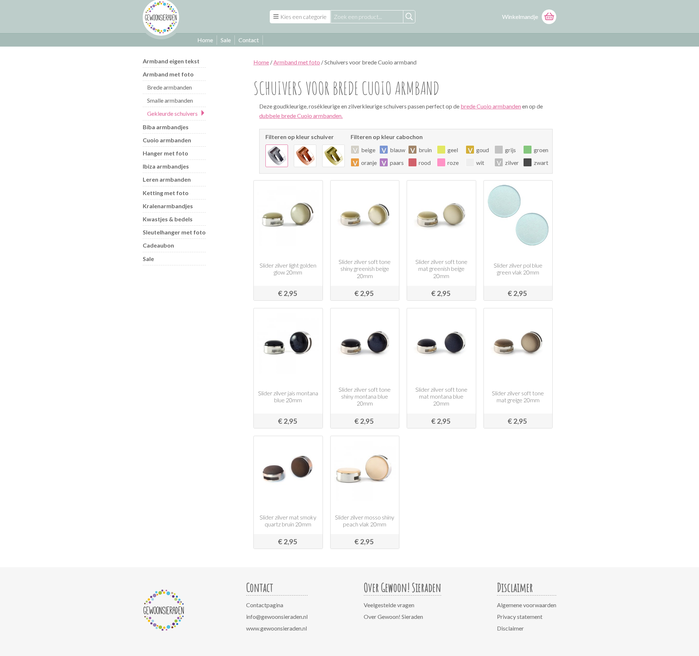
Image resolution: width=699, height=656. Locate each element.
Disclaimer (510, 628)
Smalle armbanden (170, 100)
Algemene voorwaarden (526, 604)
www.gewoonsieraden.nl (276, 628)
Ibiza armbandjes (166, 166)
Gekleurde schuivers (172, 113)
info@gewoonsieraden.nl (277, 616)
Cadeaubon (158, 245)
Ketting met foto (166, 192)
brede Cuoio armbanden (491, 106)
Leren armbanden (167, 179)
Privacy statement (519, 616)
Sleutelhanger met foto (174, 232)
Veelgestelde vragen (389, 604)
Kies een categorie (303, 16)
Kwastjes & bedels (168, 219)
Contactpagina (264, 604)
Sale (226, 39)
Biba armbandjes (166, 126)
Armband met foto (168, 74)
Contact (248, 39)
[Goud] (333, 156)
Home (205, 39)
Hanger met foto (165, 153)
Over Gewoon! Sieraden (393, 616)
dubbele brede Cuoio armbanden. (301, 115)
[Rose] (305, 156)
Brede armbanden (169, 87)
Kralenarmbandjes (168, 205)
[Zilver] (276, 156)
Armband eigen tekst (171, 61)
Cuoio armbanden (167, 140)
